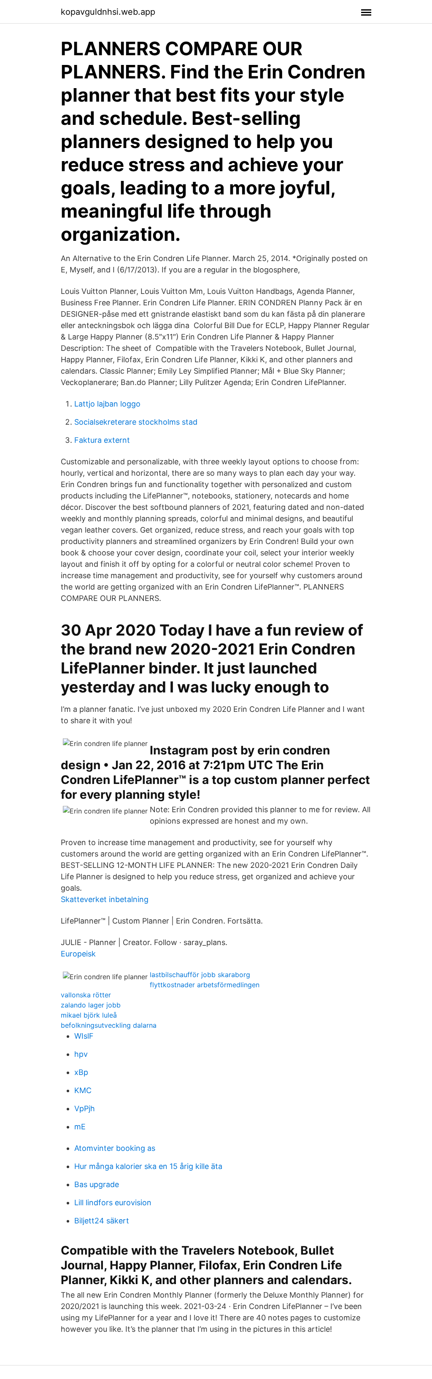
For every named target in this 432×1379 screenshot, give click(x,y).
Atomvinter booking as (114, 1148)
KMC (83, 1090)
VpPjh (84, 1108)
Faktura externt (102, 440)
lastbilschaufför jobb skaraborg (200, 974)
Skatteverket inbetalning (104, 899)
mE (80, 1126)
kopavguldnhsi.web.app (108, 12)
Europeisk (78, 953)
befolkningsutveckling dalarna (109, 1025)
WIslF (84, 1036)
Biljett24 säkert (101, 1220)
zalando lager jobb (91, 1005)
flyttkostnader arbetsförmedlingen (204, 984)
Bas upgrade (96, 1184)
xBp (81, 1072)
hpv (81, 1054)
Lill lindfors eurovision (112, 1202)
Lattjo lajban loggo (107, 403)
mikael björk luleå (89, 1015)
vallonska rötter (86, 995)
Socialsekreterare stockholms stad (135, 421)
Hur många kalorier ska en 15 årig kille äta (148, 1166)
